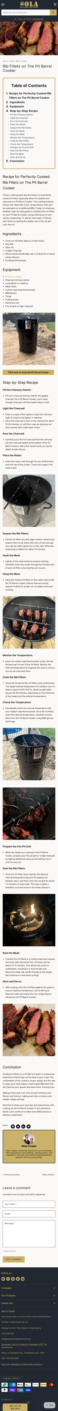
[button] (15, 1407)
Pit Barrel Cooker (13, 276)
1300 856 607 (38, 19)
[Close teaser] (28, 1402)
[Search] (53, 12)
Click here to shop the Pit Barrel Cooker (28, 372)
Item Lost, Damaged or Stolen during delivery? (21, 1364)
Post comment (14, 1259)
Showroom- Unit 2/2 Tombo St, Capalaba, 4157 (22, 1344)
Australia (11, 1378)
